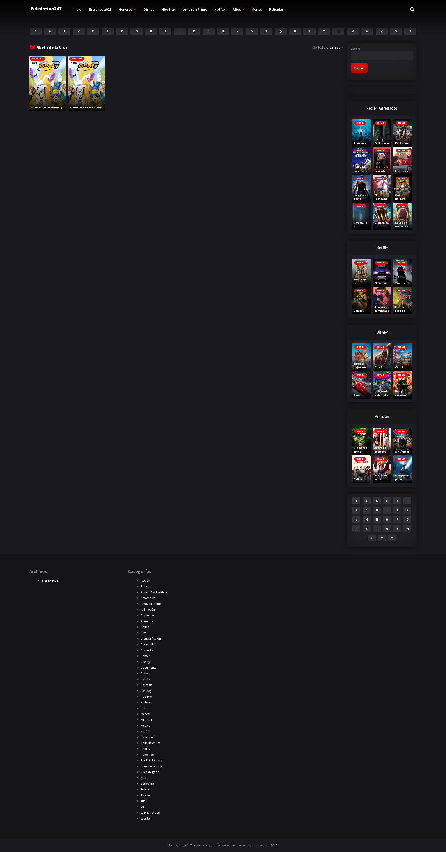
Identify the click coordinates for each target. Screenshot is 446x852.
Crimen (146, 656)
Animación (148, 609)
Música (145, 725)
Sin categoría (150, 772)
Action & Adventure (154, 592)
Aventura (147, 621)
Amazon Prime (195, 9)
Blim (144, 633)
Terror (145, 789)
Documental (149, 667)
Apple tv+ (147, 615)
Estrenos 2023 (100, 9)
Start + (145, 778)
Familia (145, 679)
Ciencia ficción (151, 638)
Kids (144, 708)
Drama (145, 673)
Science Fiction (151, 766)
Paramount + (149, 737)
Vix (142, 807)
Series (257, 9)
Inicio (77, 9)
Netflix (219, 9)
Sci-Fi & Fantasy (152, 760)
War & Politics (150, 812)
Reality (145, 749)
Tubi (143, 801)
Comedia (147, 650)
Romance (147, 754)
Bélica (145, 627)
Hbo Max (169, 9)
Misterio (146, 720)
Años (237, 9)
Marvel (145, 714)
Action (145, 586)
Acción (145, 580)
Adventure (148, 598)
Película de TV (150, 743)
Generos (125, 9)
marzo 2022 (50, 580)
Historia (146, 702)
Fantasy (146, 691)
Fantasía (146, 685)
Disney (149, 9)
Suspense (148, 783)
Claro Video (149, 644)
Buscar (355, 48)
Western (147, 818)
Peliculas (276, 9)
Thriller (145, 795)
